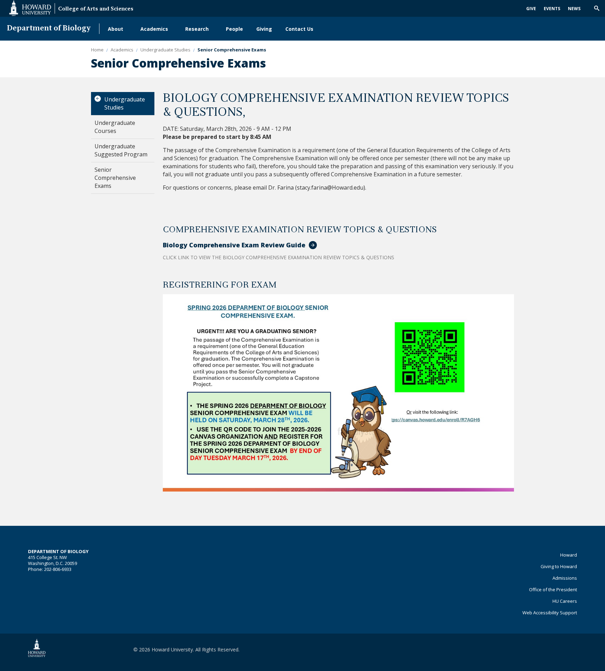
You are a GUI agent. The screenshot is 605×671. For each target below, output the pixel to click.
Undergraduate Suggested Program (121, 150)
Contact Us (299, 29)
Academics (154, 29)
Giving (264, 29)
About (115, 29)
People (234, 29)
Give (531, 9)
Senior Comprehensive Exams (115, 178)
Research (197, 29)
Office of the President (553, 589)
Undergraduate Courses (115, 127)
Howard (568, 555)
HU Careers (564, 601)
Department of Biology (49, 28)
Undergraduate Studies (124, 103)
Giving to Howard (559, 566)
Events (552, 9)
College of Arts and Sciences (95, 9)
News (574, 9)
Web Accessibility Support (549, 612)
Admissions (564, 578)
